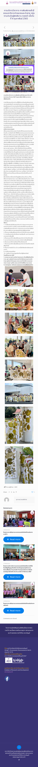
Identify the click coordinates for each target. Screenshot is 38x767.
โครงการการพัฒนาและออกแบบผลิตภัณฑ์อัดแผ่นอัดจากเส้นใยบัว (18, 604)
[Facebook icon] (19, 760)
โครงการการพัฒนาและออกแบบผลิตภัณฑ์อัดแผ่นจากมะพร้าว (18, 533)
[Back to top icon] (19, 747)
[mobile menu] (35, 3)
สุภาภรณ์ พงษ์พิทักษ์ (18, 31)
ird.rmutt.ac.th (9, 672)
